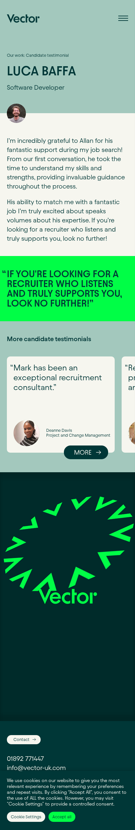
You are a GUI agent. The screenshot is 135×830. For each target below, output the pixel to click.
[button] (123, 18)
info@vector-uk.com (36, 767)
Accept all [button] (61, 816)
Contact (21, 739)
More (82, 452)
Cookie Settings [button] (26, 816)
